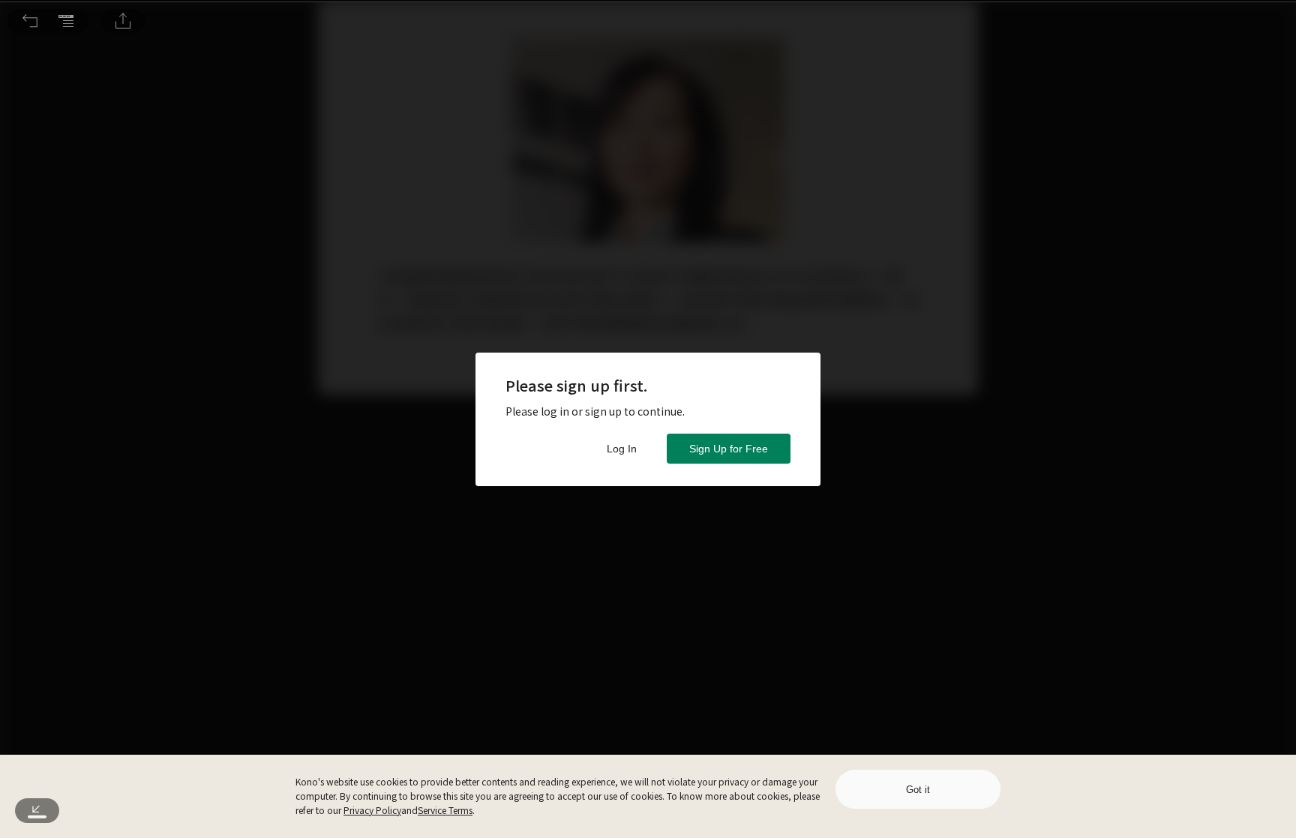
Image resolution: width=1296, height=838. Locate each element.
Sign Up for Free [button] (728, 449)
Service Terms (445, 809)
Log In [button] (622, 449)
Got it (918, 789)
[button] (30, 21)
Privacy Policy (372, 809)
